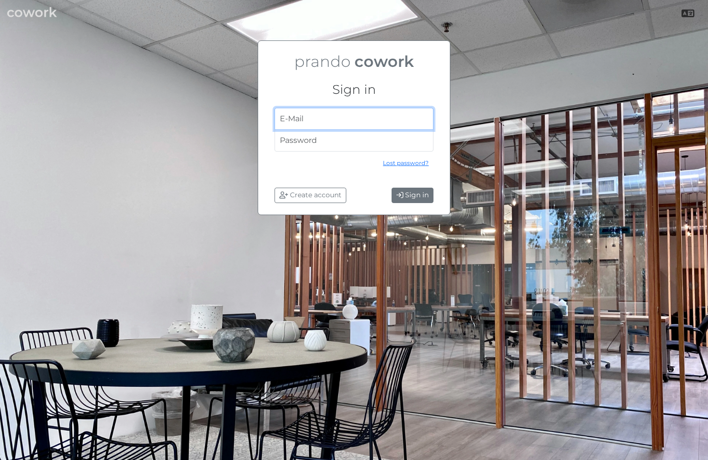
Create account (314, 195)
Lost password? (406, 162)
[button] (689, 14)
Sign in (416, 195)
